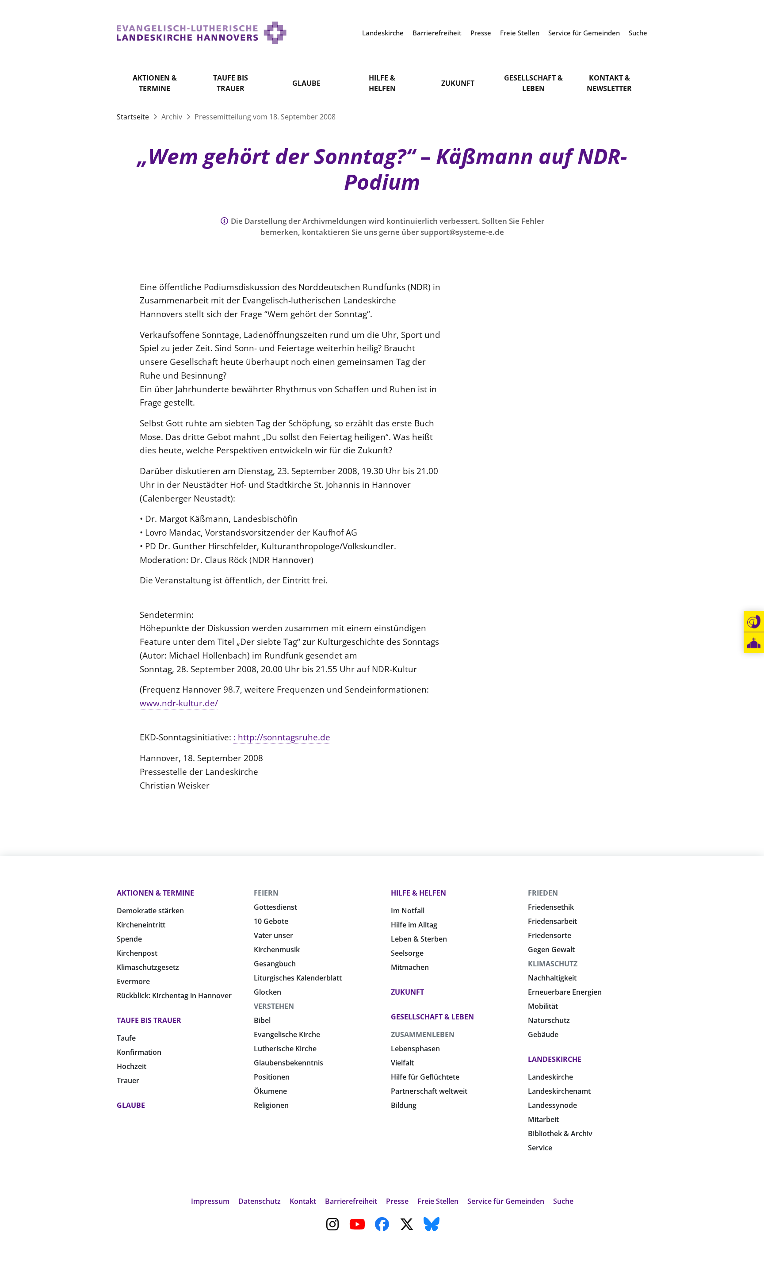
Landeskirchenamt (559, 1091)
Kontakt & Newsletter (609, 83)
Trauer (128, 1080)
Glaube (306, 83)
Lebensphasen (415, 1048)
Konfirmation (139, 1052)
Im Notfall (407, 910)
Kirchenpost (137, 953)
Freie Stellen (437, 1201)
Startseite (134, 117)
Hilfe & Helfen (382, 83)
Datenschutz (259, 1201)
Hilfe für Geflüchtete (425, 1077)
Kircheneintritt (141, 925)
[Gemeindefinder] (754, 642)
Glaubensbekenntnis (288, 1063)
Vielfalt (402, 1063)
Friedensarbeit (552, 921)
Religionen (271, 1105)
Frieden (543, 893)
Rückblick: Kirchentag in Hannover (174, 995)
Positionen (272, 1077)
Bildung (403, 1105)
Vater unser (273, 935)
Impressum (210, 1201)
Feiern (266, 893)
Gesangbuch (275, 964)
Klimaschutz (552, 964)
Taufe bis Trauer (230, 83)
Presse (397, 1201)
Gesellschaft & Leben (533, 83)
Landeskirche (554, 1059)
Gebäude (543, 1034)
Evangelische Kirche (287, 1034)
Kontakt (303, 1201)
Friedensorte (549, 935)
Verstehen (274, 1006)
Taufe (126, 1038)
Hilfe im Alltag (414, 925)
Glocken (267, 992)
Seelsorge (407, 953)
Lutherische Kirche (285, 1048)
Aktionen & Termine (155, 83)
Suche (563, 1201)
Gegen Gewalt (551, 949)
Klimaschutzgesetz (148, 967)
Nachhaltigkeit (552, 978)
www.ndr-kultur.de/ (179, 703)
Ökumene (270, 1091)
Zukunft (457, 83)
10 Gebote (271, 921)
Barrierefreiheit (351, 1201)
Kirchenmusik (277, 949)
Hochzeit (131, 1066)
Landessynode (552, 1105)
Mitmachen (410, 967)
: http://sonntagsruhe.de (281, 737)
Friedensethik (551, 907)
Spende (129, 939)
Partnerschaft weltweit (429, 1091)
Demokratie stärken (150, 910)
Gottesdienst (275, 907)
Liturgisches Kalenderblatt (298, 978)
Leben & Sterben (419, 939)
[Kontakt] (754, 621)
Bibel (262, 1020)
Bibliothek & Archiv (560, 1133)
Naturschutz (549, 1020)
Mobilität (543, 1006)
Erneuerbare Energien (565, 992)
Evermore (133, 981)
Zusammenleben (423, 1034)
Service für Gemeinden (505, 1201)
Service (540, 1148)
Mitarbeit (543, 1119)
